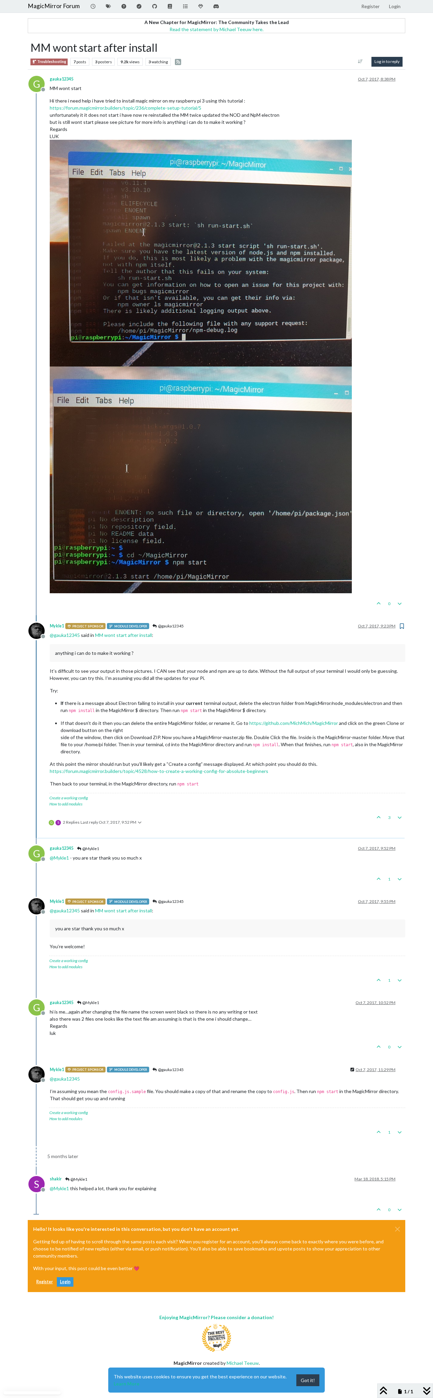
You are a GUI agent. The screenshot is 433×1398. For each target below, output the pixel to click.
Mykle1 (57, 625)
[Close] (397, 1229)
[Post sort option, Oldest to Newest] (360, 61)
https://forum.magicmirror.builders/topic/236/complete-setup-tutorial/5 (125, 108)
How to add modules (66, 803)
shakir (56, 1178)
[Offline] (39, 630)
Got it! (308, 1380)
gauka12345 (61, 79)
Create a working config (68, 797)
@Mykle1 (90, 848)
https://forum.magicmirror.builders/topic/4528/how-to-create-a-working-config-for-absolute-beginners (159, 771)
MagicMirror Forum (54, 5)
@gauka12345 (170, 625)
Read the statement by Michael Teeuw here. (216, 29)
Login (65, 1281)
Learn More (126, 1383)
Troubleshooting (51, 62)
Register (44, 1281)
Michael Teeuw (243, 1363)
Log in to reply (387, 61)
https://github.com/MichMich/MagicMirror (293, 723)
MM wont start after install (123, 635)
